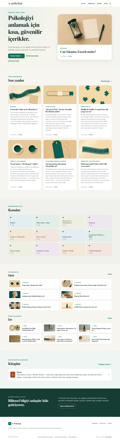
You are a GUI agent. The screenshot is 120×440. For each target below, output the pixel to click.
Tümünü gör (105, 81)
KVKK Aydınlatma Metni (61, 437)
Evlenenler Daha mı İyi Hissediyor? (24, 109)
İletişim (99, 3)
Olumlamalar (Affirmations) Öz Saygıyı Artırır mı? (66, 329)
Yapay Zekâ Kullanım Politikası (45, 437)
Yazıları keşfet (15, 56)
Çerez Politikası (72, 437)
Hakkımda (91, 3)
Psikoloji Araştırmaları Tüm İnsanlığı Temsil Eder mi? (90, 285)
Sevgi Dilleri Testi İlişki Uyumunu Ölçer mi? (29, 329)
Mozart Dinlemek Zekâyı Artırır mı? (101, 329)
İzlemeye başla (13, 61)
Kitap (106, 3)
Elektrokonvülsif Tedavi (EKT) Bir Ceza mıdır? (94, 165)
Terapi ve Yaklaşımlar (18, 161)
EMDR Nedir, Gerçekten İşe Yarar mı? (85, 307)
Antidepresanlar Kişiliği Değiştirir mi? (33, 296)
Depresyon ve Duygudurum (90, 161)
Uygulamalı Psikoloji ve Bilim (56, 161)
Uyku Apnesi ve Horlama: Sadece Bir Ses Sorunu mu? (65, 340)
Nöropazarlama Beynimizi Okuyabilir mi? (56, 165)
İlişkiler (13, 106)
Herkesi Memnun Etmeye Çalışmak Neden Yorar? (36, 307)
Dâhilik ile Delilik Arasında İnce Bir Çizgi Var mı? (94, 110)
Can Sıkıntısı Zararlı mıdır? (78, 51)
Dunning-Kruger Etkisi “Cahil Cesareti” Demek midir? (31, 340)
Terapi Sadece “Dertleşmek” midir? (24, 164)
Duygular (63, 48)
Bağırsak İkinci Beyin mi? (81, 296)
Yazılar (83, 3)
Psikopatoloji (85, 106)
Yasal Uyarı (103, 423)
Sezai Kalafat (108, 437)
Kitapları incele (104, 364)
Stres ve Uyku (50, 106)
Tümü (110, 274)
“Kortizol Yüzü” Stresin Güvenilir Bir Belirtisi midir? (59, 110)
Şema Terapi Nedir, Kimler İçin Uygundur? (101, 340)
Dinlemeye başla (32, 56)
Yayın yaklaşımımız (67, 406)
